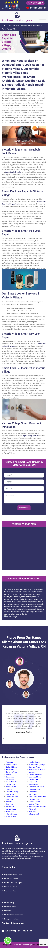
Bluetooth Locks (10, 907)
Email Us (9, 930)
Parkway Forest (34, 789)
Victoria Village (34, 804)
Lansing (31, 772)
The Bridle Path (11, 782)
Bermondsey (10, 777)
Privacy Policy (9, 903)
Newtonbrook (33, 784)
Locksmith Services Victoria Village (20, 25)
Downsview (10, 794)
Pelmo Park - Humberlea (37, 797)
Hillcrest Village (11, 814)
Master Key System (11, 879)
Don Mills (9, 789)
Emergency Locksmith (12, 919)
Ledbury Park (33, 779)
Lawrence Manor (35, 777)
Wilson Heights (11, 787)
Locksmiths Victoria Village (22, 945)
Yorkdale (9, 802)
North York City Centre (36, 787)
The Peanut (33, 794)
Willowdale (32, 809)
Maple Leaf (33, 782)
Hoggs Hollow (11, 816)
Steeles (8, 774)
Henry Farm (10, 811)
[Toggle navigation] (42, 17)
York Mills (32, 811)
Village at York (34, 814)
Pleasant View (34, 799)
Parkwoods (33, 792)
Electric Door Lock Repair (13, 883)
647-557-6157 (35, 3)
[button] (19, 661)
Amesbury (9, 762)
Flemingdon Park (12, 797)
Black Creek (10, 779)
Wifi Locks (8, 911)
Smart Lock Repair (10, 887)
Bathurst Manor (11, 767)
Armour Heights (11, 765)
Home (4, 25)
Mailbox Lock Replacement (13, 915)
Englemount (10, 806)
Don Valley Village (12, 792)
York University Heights (37, 769)
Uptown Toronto (34, 802)
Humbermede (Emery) (37, 765)
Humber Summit (34, 762)
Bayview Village (11, 769)
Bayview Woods (11, 772)
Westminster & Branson (37, 806)
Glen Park (9, 799)
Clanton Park (10, 784)
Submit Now (24, 507)
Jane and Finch (34, 767)
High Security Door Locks (13, 875)
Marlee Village (11, 809)
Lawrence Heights (35, 774)
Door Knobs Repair (10, 891)
